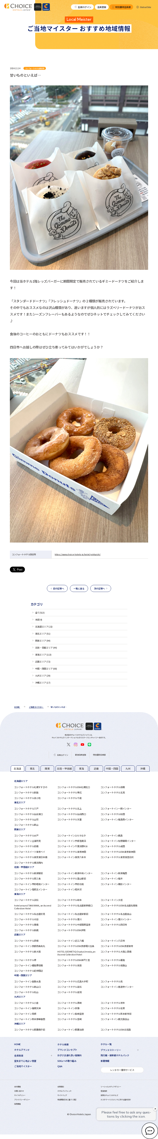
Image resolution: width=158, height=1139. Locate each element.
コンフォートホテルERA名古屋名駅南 (119, 905)
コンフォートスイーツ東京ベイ (29, 851)
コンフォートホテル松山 (26, 992)
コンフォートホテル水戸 (26, 835)
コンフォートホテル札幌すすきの (30, 787)
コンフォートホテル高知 (69, 992)
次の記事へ (99, 588)
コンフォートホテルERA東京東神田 (118, 851)
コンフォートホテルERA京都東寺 (117, 946)
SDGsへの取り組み (66, 1060)
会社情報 (17, 1086)
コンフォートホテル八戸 (26, 808)
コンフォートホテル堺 (25, 960)
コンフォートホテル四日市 (114, 924)
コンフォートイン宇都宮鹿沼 (71, 840)
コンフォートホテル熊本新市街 (116, 1013)
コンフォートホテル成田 (113, 846)
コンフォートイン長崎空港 (70, 1013)
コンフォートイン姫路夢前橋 (28, 965)
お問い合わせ (19, 1091)
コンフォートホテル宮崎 (69, 1019)
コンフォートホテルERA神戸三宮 (73, 960)
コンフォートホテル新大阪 (27, 951)
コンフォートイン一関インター (116, 808)
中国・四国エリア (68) (46, 668)
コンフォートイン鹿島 (112, 835)
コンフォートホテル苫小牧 (27, 798)
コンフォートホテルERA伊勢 (71, 930)
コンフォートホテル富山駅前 (71, 878)
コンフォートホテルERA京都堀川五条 (75, 946)
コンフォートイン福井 (112, 878)
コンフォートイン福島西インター (117, 819)
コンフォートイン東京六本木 (71, 857)
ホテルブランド (22, 1049)
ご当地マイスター (23, 1066)
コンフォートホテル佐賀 (113, 1008)
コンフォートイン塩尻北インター (30, 889)
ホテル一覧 (106, 1044)
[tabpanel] (79, 789)
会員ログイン (84, 7)
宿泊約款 (104, 1091)
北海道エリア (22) (43, 626)
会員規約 (60, 1086)
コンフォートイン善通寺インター (117, 986)
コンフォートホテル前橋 (26, 846)
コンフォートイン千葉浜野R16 (72, 846)
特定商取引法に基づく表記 (66, 1099)
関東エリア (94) (42, 640)
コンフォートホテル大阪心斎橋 (116, 951)
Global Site (145, 7)
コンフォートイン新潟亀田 (114, 873)
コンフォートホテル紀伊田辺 (28, 970)
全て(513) (40, 612)
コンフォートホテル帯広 (69, 792)
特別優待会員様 (123, 7)
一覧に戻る (78, 588)
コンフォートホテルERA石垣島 (116, 1029)
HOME (17, 1044)
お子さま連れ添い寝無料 (69, 1055)
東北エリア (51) (42, 633)
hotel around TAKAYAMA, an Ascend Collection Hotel (32, 907)
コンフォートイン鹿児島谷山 (115, 1019)
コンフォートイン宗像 (68, 1008)
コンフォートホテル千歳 (69, 798)
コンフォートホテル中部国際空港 (73, 924)
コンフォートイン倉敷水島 (27, 981)
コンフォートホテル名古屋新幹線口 (75, 905)
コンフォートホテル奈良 (69, 965)
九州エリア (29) (42, 675)
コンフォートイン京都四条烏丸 (29, 946)
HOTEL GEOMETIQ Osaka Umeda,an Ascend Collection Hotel (76, 953)
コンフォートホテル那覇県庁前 (29, 1029)
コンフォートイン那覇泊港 (70, 1029)
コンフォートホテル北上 (69, 808)
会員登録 (101, 7)
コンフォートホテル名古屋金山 (116, 913)
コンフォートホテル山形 (26, 819)
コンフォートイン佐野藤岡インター (118, 840)
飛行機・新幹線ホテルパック (115, 1055)
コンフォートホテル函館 (113, 787)
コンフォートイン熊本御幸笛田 (29, 1019)
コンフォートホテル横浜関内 (28, 862)
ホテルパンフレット (64, 1091)
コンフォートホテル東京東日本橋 (30, 857)
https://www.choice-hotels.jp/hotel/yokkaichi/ (77, 554)
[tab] (17, 768)
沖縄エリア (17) (42, 682)
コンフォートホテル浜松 (26, 899)
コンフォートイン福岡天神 (27, 1008)
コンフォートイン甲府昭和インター (31, 884)
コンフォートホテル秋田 (113, 814)
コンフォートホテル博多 (113, 1002)
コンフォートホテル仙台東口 (28, 814)
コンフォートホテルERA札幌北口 (73, 787)
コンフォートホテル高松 (69, 986)
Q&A (59, 1066)
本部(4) (38, 619)
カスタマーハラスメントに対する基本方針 (116, 1099)
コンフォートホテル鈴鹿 (26, 930)
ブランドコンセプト (67, 1049)
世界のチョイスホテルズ (109, 1095)
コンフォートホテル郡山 (26, 824)
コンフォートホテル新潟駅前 (28, 873)
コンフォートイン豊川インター (116, 919)
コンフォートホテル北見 (113, 792)
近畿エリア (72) (42, 661)
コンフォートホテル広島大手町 (72, 981)
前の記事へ (58, 588)
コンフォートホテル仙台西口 (71, 814)
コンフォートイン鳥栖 (25, 1013)
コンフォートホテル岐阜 (69, 899)
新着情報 (105, 1060)
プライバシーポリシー (22, 1099)
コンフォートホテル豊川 (69, 919)
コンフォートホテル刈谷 (26, 919)
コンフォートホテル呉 (112, 981)
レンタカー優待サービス (122, 1069)
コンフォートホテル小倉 (26, 1002)
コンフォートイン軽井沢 (69, 889)
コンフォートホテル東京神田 (71, 851)
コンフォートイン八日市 (113, 940)
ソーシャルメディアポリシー (111, 1086)
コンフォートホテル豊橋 (26, 924)
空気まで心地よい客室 (25, 1060)
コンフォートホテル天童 (69, 819)
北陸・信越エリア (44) (46, 647)
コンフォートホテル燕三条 (27, 878)
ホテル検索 (63, 1044)
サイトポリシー (19, 1095)
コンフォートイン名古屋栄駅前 (72, 913)
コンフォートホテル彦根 (26, 940)
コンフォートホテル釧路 (26, 792)
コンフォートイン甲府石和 (70, 884)
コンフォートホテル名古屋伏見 (29, 913)
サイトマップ (62, 1095)
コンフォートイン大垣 (112, 899)
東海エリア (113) (43, 654)
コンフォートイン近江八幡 (70, 940)
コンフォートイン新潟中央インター (75, 873)
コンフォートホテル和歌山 (114, 965)
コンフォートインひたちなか (71, 835)
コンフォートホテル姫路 (113, 960)
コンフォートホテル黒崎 (69, 1002)
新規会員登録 (80, 754)
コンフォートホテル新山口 (27, 986)
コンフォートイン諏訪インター (116, 884)
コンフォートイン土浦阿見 (27, 840)
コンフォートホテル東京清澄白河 (117, 857)
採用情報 (17, 1104)
